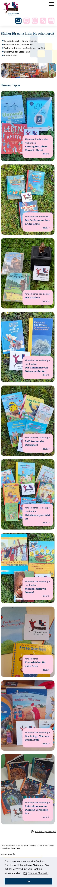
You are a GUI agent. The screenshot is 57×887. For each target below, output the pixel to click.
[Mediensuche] (35, 21)
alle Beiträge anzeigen (45, 831)
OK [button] (28, 881)
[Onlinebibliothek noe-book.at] (43, 21)
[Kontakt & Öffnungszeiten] (26, 21)
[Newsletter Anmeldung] (18, 21)
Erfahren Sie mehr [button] (38, 873)
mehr (45, 153)
